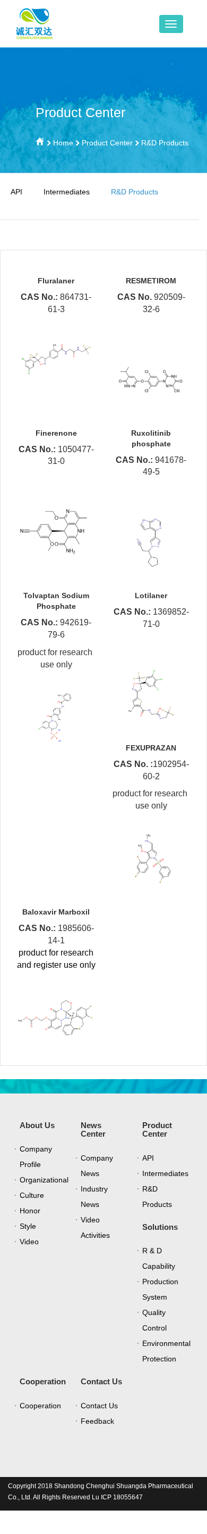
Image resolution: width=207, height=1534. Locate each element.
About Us (37, 1125)
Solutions (160, 1226)
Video (29, 1241)
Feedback (97, 1421)
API (16, 191)
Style (28, 1226)
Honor (30, 1210)
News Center (93, 1130)
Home (63, 142)
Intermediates (67, 191)
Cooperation (43, 1381)
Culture (32, 1195)
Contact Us (101, 1381)
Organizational (44, 1180)
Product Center (107, 142)
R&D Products (164, 142)
